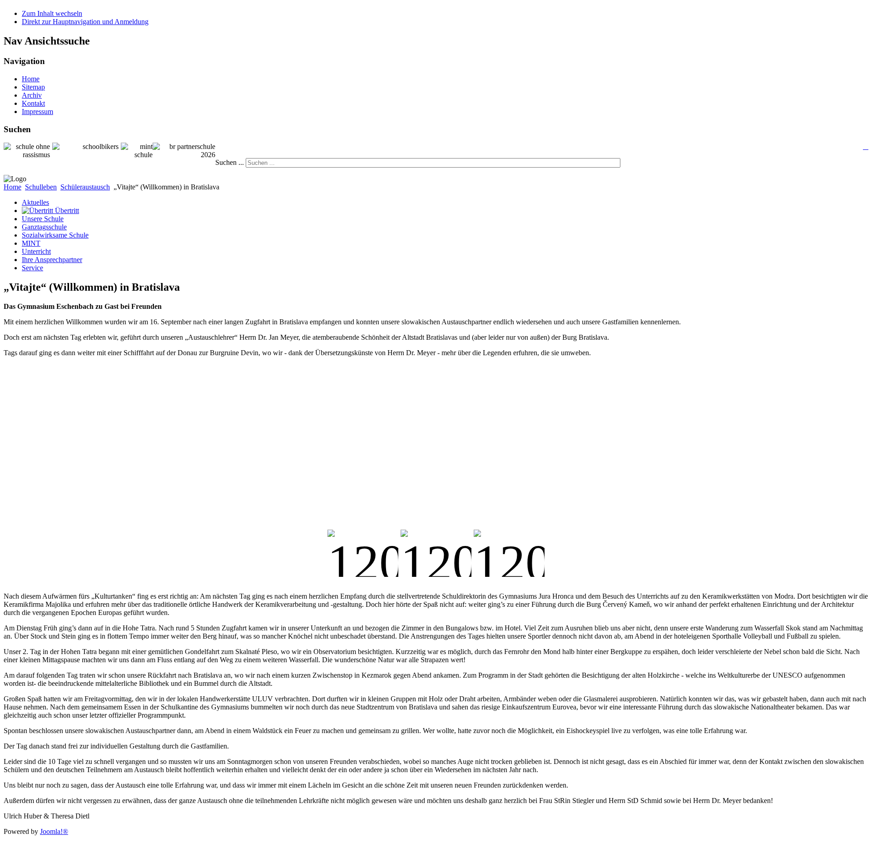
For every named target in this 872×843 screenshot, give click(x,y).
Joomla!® (54, 831)
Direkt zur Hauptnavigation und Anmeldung (85, 21)
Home (31, 79)
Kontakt (33, 103)
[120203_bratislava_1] (362, 553)
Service (32, 268)
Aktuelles (35, 202)
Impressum (37, 111)
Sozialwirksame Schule (55, 235)
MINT (31, 243)
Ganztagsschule (44, 227)
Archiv (32, 95)
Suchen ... (229, 162)
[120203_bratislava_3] (509, 553)
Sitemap (33, 87)
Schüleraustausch (85, 187)
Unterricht (36, 251)
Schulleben (41, 187)
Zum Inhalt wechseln (52, 13)
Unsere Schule (43, 219)
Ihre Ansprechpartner (52, 259)
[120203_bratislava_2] (436, 553)
